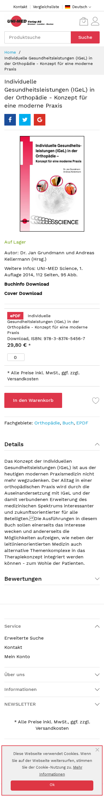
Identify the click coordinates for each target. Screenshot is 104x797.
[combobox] (37, 37)
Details (14, 444)
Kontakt (20, 7)
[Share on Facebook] (10, 120)
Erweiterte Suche (24, 638)
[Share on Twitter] (25, 120)
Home (10, 52)
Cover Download (23, 293)
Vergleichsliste (46, 7)
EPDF (82, 423)
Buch (68, 423)
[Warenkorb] (83, 21)
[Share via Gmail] (39, 120)
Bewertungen (23, 578)
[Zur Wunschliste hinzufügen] (96, 400)
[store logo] (28, 21)
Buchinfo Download (26, 284)
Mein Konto (17, 656)
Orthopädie (47, 423)
